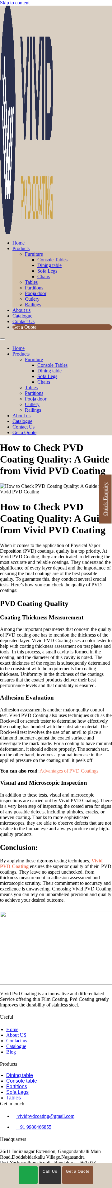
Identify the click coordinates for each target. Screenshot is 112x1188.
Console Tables (52, 259)
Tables (31, 282)
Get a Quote (24, 327)
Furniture (34, 254)
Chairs (43, 276)
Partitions (34, 287)
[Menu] (2, 339)
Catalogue (22, 315)
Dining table (49, 265)
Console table (21, 1081)
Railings (33, 304)
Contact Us (23, 321)
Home (18, 242)
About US (16, 1035)
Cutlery (32, 299)
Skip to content (15, 2)
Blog (11, 1052)
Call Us (50, 1171)
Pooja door (35, 293)
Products (21, 248)
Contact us (16, 1040)
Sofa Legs (47, 271)
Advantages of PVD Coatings (69, 770)
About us (21, 310)
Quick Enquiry (105, 499)
